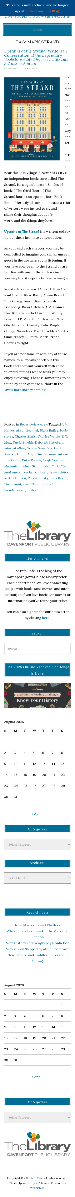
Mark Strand (32, 466)
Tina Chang (31, 484)
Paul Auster (13, 472)
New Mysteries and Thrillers (37, 925)
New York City (55, 466)
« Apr (36, 813)
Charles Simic (25, 436)
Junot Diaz (12, 460)
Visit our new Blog (44, 11)
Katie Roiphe (31, 460)
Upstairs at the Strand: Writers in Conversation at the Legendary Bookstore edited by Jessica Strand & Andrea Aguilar (36, 57)
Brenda (33, 68)
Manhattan (12, 466)
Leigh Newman (54, 460)
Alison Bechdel (27, 430)
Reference (37, 424)
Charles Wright (49, 436)
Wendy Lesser (14, 490)
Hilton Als (24, 454)
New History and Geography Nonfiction (37, 943)
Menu (37, 29)
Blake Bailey (49, 430)
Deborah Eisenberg (49, 442)
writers (32, 490)
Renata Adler (58, 472)
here (45, 618)
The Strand (12, 484)
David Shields (23, 442)
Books (24, 424)
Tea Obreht (58, 478)
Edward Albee (14, 448)
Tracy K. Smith (53, 484)
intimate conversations (51, 454)
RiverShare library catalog (25, 390)
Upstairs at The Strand (21, 231)
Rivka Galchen (15, 478)
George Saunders (39, 448)
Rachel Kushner (35, 472)
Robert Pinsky (38, 478)
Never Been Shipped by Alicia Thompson (37, 949)
